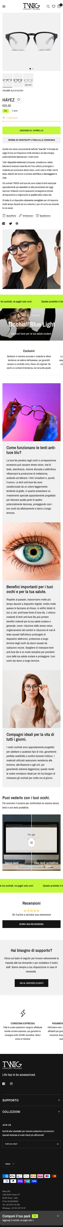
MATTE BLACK (18, 80)
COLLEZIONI (11, 1111)
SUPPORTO (10, 1100)
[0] (58, 6)
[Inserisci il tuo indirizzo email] (57, 1144)
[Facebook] (6, 1083)
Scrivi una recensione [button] (31, 924)
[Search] (48, 6)
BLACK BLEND (7, 80)
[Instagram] (13, 1083)
